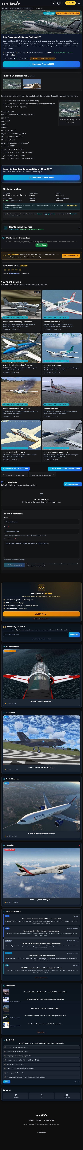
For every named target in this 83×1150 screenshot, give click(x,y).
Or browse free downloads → (41, 619)
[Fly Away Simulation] (11, 3)
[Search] (53, 3)
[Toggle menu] (79, 3)
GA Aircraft (39, 8)
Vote (6, 1082)
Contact (31, 1120)
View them (41, 245)
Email (6, 527)
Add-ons (5, 8)
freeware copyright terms (46, 214)
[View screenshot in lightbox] (78, 31)
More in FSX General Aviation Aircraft (66, 469)
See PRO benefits (69, 256)
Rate (19, 52)
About (39, 1120)
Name (6, 517)
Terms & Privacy (49, 1120)
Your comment (10, 539)
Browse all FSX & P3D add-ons (16, 469)
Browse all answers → (41, 978)
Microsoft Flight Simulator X (21, 8)
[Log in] (62, 3)
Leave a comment (74, 484)
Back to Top (41, 1132)
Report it (73, 214)
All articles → (41, 1032)
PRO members (72, 205)
